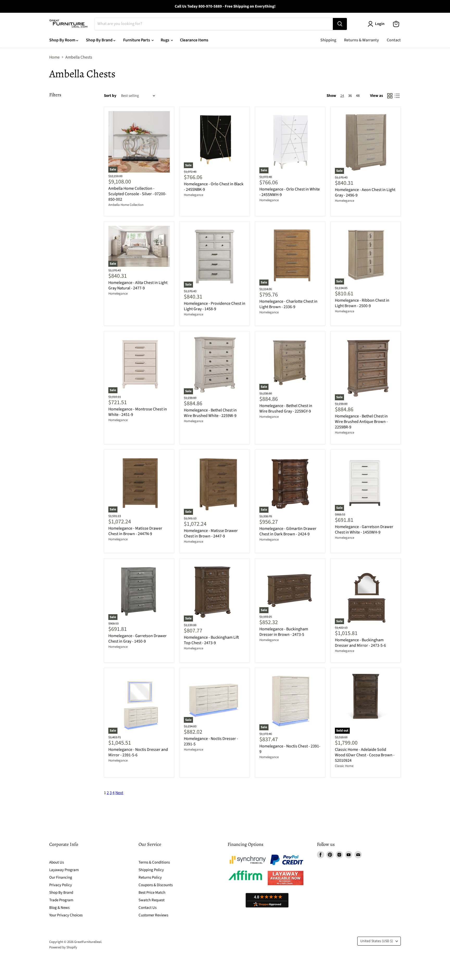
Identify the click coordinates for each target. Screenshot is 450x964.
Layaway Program (64, 870)
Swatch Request (152, 900)
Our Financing (60, 877)
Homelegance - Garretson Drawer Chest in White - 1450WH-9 (364, 529)
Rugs (165, 40)
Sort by (110, 95)
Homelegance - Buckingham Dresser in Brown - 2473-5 (283, 631)
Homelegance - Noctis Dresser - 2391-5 (211, 741)
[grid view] (389, 95)
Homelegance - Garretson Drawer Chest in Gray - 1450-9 (137, 638)
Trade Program (61, 900)
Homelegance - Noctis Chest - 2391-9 (289, 748)
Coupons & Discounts (156, 885)
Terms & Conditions (154, 862)
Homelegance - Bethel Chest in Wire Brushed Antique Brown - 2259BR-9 (361, 421)
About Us (56, 862)
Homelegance (193, 195)
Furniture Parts (137, 40)
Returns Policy (150, 877)
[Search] (340, 24)
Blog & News (59, 907)
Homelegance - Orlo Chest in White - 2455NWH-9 (289, 192)
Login (379, 24)
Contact (394, 40)
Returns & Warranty (361, 40)
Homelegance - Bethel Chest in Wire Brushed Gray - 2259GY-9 (285, 408)
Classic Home (344, 766)
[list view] (397, 95)
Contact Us (148, 907)
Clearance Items (194, 40)
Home (54, 57)
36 (350, 95)
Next (119, 793)
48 (358, 95)
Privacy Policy (60, 885)
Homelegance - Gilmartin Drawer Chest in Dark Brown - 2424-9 (287, 531)
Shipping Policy (151, 870)
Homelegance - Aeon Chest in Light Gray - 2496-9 (365, 192)
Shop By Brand (99, 40)
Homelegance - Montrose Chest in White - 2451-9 (137, 411)
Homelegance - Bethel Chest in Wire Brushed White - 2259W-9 (210, 412)
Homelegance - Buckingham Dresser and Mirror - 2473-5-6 (360, 642)
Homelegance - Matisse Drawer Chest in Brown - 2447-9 (211, 533)
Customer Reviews (153, 915)
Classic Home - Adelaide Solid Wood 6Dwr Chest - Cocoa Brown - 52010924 (365, 755)
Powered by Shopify (63, 947)
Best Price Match (152, 892)
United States (376, 941)
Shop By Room (62, 40)
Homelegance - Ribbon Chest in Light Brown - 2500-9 (362, 303)
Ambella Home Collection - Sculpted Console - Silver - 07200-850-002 (137, 194)
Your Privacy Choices (66, 915)
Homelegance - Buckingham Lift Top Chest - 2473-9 (211, 640)
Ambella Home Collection (125, 204)
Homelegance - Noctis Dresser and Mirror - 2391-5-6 (138, 752)
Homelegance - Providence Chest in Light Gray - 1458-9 (214, 306)
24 (342, 95)
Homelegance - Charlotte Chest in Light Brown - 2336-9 (288, 304)
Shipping (328, 40)
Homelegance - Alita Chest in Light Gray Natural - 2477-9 (137, 285)
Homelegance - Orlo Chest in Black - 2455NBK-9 (213, 186)
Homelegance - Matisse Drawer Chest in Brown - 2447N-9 (135, 531)
